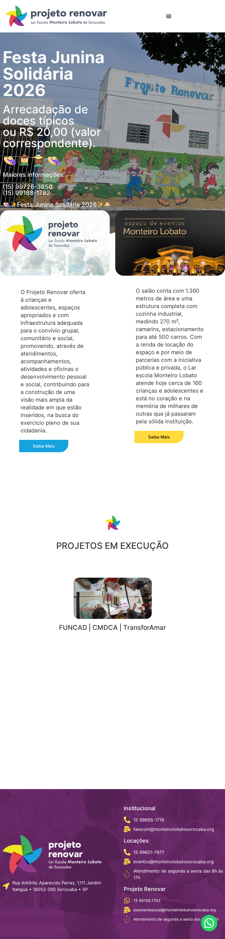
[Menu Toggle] (168, 16)
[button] (209, 923)
